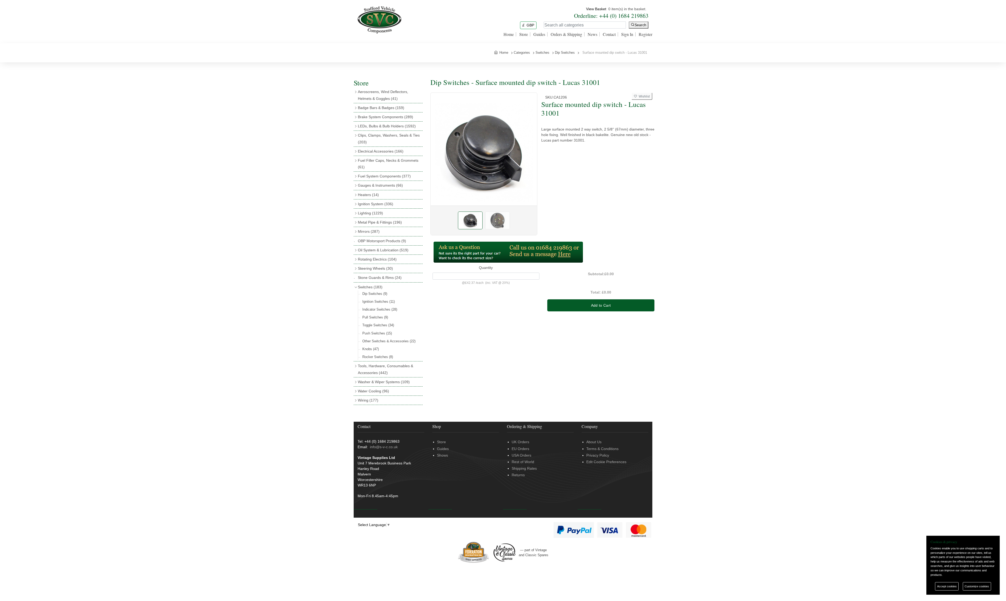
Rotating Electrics (377, 259)
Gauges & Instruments (380, 185)
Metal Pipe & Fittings (380, 222)
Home (509, 34)
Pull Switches (375, 317)
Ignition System (375, 204)
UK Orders (520, 442)
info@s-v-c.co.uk (384, 447)
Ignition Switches (378, 302)
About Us (594, 442)
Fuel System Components (384, 176)
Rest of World (523, 462)
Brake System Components (385, 117)
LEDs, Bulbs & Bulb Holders (387, 126)
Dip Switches (374, 294)
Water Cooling (373, 391)
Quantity (486, 268)
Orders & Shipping (566, 34)
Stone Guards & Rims (380, 277)
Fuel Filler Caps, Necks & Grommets (388, 163)
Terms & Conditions (602, 449)
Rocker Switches (377, 357)
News (592, 34)
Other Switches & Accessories (388, 341)
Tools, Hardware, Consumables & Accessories (385, 369)
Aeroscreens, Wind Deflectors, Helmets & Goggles (383, 95)
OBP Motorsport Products (382, 241)
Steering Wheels (375, 268)
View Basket (596, 9)
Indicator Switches (379, 309)
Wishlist (643, 96)
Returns (518, 475)
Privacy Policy (597, 455)
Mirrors (369, 231)
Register (645, 34)
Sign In (627, 34)
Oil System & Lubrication (383, 250)
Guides (539, 34)
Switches (370, 287)
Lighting (370, 213)
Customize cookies (977, 586)
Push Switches (377, 333)
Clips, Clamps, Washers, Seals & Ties (389, 138)
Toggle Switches (378, 325)
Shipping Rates (524, 468)
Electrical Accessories (380, 151)
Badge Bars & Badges (381, 108)
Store (523, 34)
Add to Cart (601, 305)
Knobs (370, 349)
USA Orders (521, 455)
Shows (442, 455)
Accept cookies (947, 586)
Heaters (368, 195)
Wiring (368, 400)
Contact (609, 34)
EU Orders (520, 449)
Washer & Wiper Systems (384, 382)
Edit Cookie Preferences (606, 462)
